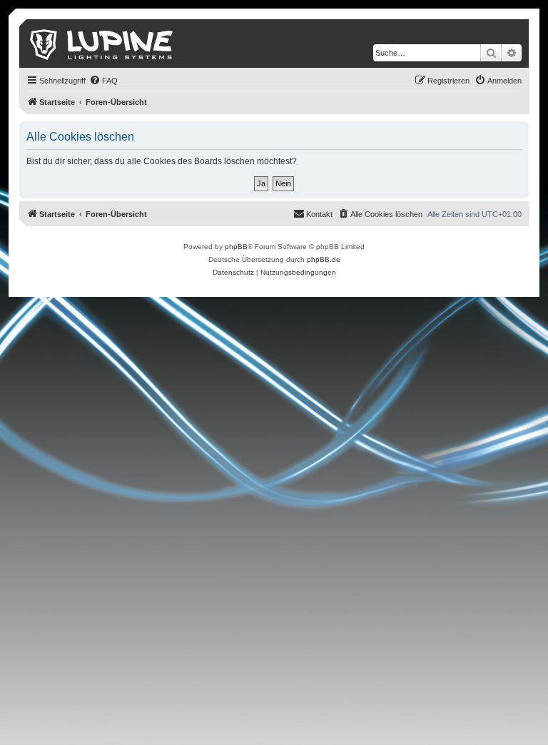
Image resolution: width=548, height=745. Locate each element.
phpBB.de (323, 259)
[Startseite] (102, 43)
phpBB (236, 246)
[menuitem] (103, 80)
